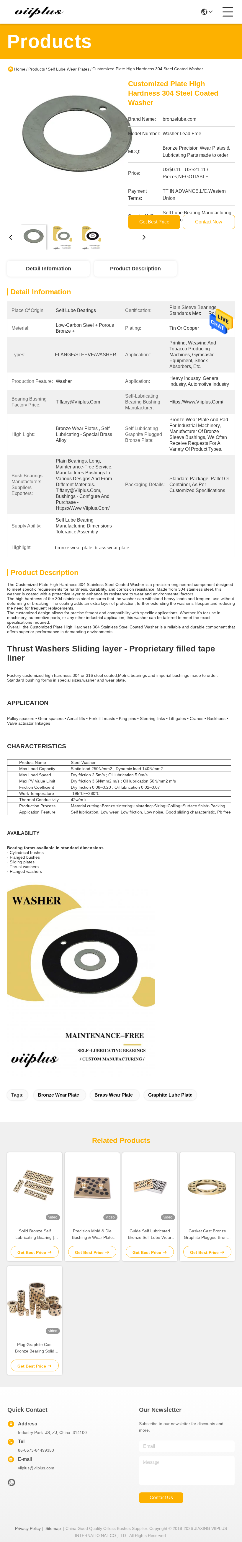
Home (19, 69)
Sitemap (53, 1528)
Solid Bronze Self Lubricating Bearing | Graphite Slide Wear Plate (34, 1235)
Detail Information (48, 269)
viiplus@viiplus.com (36, 1468)
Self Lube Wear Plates (68, 69)
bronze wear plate (58, 1094)
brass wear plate (113, 1094)
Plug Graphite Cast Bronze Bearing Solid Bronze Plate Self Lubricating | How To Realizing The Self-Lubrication (34, 1348)
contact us (161, 1497)
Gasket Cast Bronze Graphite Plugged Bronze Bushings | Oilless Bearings (207, 1235)
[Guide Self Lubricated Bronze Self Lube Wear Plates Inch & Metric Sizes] (149, 1187)
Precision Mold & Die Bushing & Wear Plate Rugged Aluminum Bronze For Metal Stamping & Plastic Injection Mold (92, 1235)
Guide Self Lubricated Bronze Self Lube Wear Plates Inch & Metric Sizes (149, 1235)
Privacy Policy (28, 1528)
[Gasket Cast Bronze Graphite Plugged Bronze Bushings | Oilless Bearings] (207, 1187)
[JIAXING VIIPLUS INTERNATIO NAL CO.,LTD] (39, 12)
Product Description (135, 269)
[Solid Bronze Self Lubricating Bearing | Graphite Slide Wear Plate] (34, 1187)
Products (36, 69)
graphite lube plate (170, 1094)
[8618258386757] (11, 1484)
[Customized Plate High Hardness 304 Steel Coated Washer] (77, 149)
